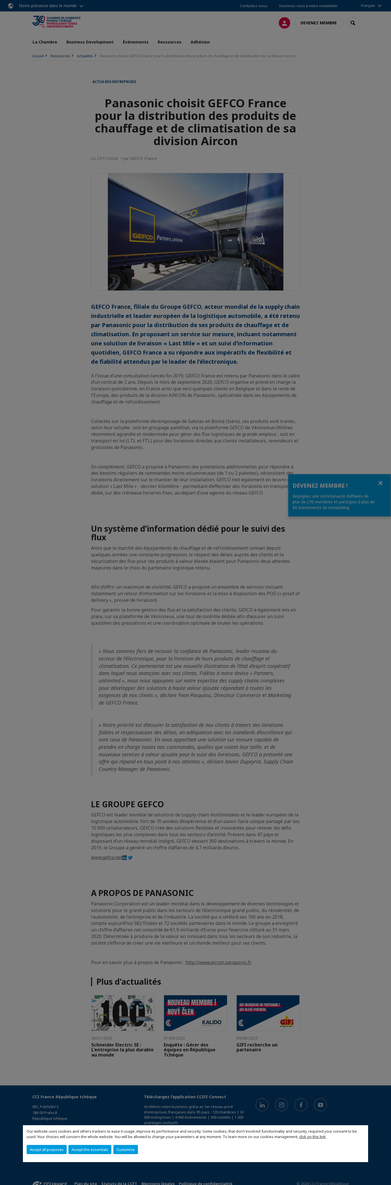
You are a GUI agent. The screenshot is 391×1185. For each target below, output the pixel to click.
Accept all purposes (47, 1149)
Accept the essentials (90, 1149)
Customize (125, 1149)
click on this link (312, 1136)
